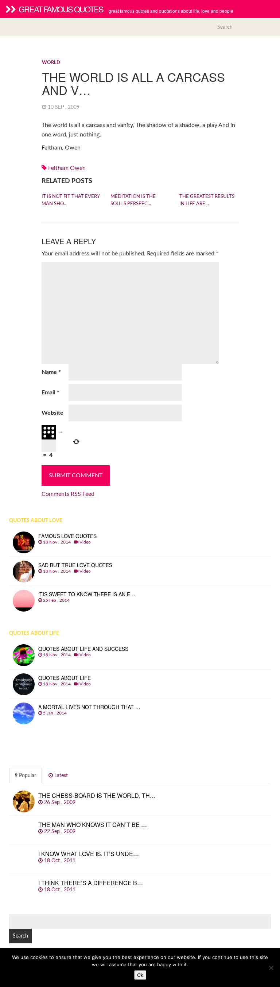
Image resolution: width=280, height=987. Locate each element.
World (51, 62)
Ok (140, 975)
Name (51, 372)
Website (52, 413)
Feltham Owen (67, 168)
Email (50, 392)
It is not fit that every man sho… (71, 200)
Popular (27, 775)
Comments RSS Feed (68, 494)
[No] (271, 967)
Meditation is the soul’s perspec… (133, 200)
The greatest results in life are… (206, 200)
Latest (60, 775)
